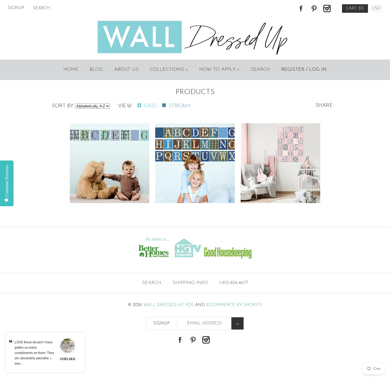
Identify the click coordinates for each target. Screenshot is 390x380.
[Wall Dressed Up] (195, 21)
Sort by (62, 106)
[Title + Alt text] (67, 262)
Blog (96, 69)
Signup (16, 8)
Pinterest (314, 8)
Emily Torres (67, 359)
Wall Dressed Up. (163, 305)
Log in (318, 69)
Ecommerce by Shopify (234, 305)
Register (292, 69)
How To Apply (219, 69)
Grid (151, 106)
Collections (169, 69)
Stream (179, 106)
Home (71, 69)
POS (189, 305)
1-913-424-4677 (233, 283)
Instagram (327, 8)
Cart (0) (355, 8)
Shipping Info (190, 283)
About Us (126, 69)
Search (260, 69)
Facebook (301, 8)
